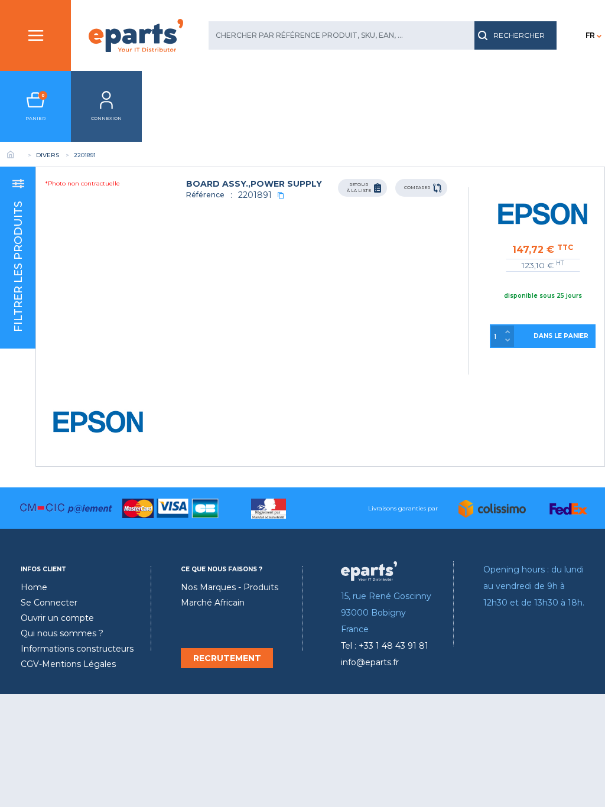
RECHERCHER (519, 35)
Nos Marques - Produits (229, 587)
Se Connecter (49, 602)
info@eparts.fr (370, 662)
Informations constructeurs (77, 648)
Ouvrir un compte (57, 618)
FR (590, 35)
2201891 (255, 195)
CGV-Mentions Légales (68, 664)
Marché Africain (213, 602)
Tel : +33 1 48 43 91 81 (384, 645)
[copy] (281, 195)
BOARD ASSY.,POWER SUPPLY (254, 183)
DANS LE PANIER (561, 336)
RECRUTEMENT (227, 658)
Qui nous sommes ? (62, 633)
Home (34, 587)
